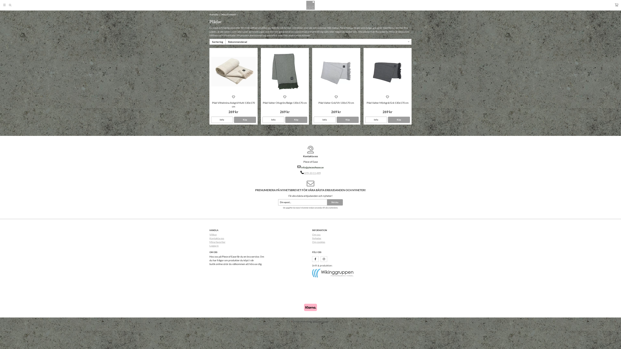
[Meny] (4, 5)
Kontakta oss (216, 238)
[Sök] (10, 5)
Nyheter (316, 238)
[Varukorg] (616, 5)
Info (222, 119)
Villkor (213, 234)
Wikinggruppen (320, 321)
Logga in (214, 245)
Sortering (217, 41)
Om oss (316, 234)
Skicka (334, 202)
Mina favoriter (217, 241)
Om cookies (318, 241)
